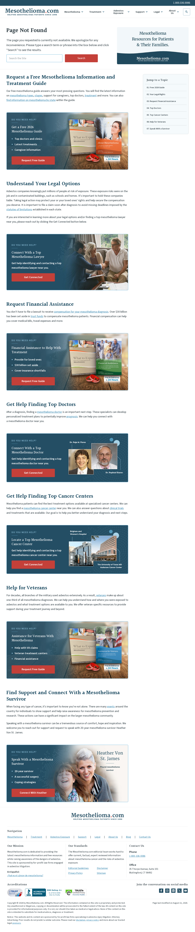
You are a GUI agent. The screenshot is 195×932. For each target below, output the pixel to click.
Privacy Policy (75, 873)
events (111, 706)
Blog (128, 837)
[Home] (97, 816)
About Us (172, 12)
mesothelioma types (21, 95)
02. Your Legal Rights (156, 94)
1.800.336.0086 (181, 3)
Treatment (95, 12)
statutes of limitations (19, 209)
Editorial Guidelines (78, 868)
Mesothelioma (72, 12)
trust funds (37, 316)
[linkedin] (173, 891)
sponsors (16, 923)
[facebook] (161, 891)
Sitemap (101, 873)
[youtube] (185, 891)
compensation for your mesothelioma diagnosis (81, 312)
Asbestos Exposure (118, 12)
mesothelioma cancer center (39, 508)
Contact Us (145, 837)
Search (81, 58)
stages (38, 95)
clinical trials (117, 508)
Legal (157, 12)
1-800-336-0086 (137, 856)
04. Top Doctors (154, 108)
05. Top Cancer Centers (157, 115)
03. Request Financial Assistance (161, 101)
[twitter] (179, 891)
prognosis (72, 416)
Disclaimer (102, 868)
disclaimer (80, 920)
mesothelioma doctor (49, 412)
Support (140, 12)
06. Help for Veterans (156, 121)
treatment (91, 95)
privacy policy (92, 920)
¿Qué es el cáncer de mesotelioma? (25, 875)
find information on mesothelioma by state (31, 100)
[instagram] (167, 891)
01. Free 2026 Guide (156, 87)
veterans (101, 595)
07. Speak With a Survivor (158, 128)
